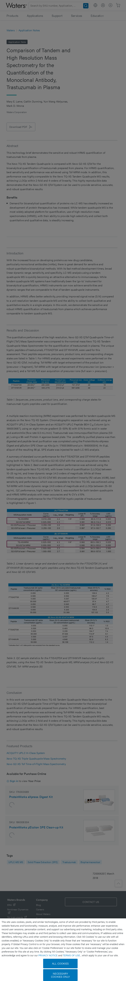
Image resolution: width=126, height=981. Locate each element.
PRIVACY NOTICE (48, 955)
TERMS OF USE (72, 955)
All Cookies (60, 963)
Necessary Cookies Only (60, 975)
